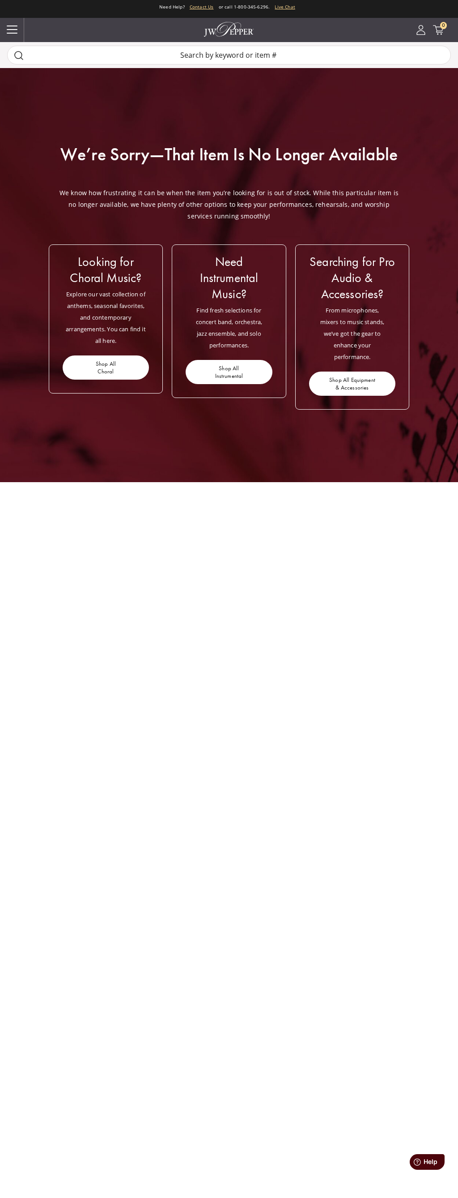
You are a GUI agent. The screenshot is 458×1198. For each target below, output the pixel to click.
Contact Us (202, 7)
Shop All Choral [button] (106, 367)
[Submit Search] (19, 55)
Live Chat (285, 7)
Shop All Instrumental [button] (229, 372)
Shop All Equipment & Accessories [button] (352, 383)
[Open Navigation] (12, 30)
